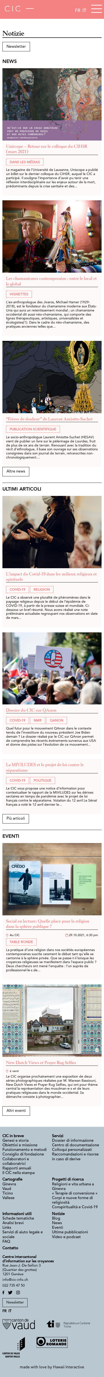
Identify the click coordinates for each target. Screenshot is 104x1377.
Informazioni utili (17, 1214)
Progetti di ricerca (68, 1179)
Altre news (16, 471)
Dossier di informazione (73, 1141)
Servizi (57, 1136)
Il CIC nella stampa (18, 1173)
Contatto (10, 1248)
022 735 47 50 (13, 1286)
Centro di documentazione (75, 1145)
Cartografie (12, 1179)
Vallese (8, 1198)
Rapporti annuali (16, 1168)
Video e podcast (66, 1237)
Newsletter (16, 47)
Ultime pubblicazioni (70, 1232)
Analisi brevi (13, 1223)
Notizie (58, 1214)
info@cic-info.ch (15, 1280)
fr (78, 10)
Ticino (8, 1193)
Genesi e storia (15, 1141)
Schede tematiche (18, 1219)
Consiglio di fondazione (23, 1154)
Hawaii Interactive (68, 1367)
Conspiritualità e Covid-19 (75, 1207)
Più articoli (16, 819)
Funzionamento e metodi (24, 1150)
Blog (56, 1219)
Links (6, 1228)
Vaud (6, 1189)
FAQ (6, 1242)
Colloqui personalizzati (72, 1150)
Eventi (57, 1228)
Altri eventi (16, 1111)
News (57, 1223)
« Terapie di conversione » (74, 1193)
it (84, 10)
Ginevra (9, 1184)
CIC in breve (13, 1136)
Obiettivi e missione (19, 1145)
